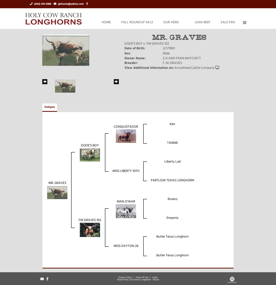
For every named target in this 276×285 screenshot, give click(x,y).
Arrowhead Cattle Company (194, 68)
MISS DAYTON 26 (126, 246)
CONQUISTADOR (126, 127)
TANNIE (172, 143)
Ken (172, 124)
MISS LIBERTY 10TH (126, 171)
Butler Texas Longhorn (172, 236)
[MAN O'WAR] (126, 211)
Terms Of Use (142, 277)
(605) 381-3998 (43, 4)
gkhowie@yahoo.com (71, 4)
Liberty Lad (172, 162)
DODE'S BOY (133, 44)
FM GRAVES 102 (157, 44)
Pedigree (49, 107)
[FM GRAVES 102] (90, 230)
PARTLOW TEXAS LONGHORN (172, 180)
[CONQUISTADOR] (126, 136)
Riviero (172, 199)
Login (155, 277)
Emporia (172, 218)
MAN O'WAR (126, 201)
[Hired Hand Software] (232, 280)
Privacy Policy (125, 277)
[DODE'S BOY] (90, 155)
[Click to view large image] (65, 50)
